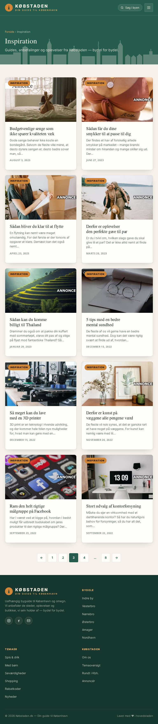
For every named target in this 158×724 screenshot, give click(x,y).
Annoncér (88, 681)
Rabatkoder (13, 688)
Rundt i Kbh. (90, 673)
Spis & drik (12, 657)
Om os (86, 657)
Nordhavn (88, 637)
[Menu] (148, 7)
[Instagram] (9, 621)
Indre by (87, 598)
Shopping (11, 681)
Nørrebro (88, 614)
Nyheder (11, 696)
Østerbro (88, 622)
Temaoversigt (91, 665)
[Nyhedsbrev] (29, 621)
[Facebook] (19, 621)
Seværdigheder (15, 673)
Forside (9, 31)
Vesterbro (88, 606)
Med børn (11, 665)
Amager (87, 629)
